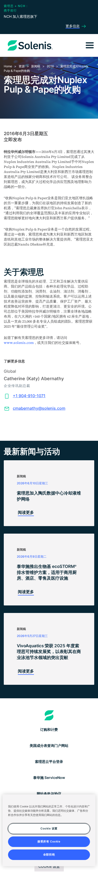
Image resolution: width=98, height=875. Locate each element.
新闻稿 (35, 66)
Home (8, 66)
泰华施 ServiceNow (49, 777)
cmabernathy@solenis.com (39, 408)
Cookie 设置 (49, 866)
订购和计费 (49, 729)
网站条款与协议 (49, 793)
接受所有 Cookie (48, 841)
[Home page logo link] (49, 715)
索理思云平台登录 (49, 761)
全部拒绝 (49, 854)
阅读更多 (26, 512)
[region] (49, 830)
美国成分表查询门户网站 (49, 745)
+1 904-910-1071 (29, 395)
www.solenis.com (19, 342)
